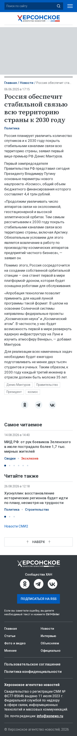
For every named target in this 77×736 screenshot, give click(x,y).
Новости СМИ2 (16, 526)
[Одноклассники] (24, 405)
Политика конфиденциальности (33, 671)
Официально (51, 651)
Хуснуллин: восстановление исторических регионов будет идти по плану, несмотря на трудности (36, 498)
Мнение (10, 651)
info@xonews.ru (50, 716)
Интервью (48, 636)
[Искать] (58, 6)
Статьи (9, 636)
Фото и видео (15, 643)
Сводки (10, 458)
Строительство (37, 510)
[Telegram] (38, 405)
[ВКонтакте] (52, 405)
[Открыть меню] (70, 6)
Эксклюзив (29, 458)
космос (33, 392)
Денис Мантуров (18, 384)
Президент (14, 392)
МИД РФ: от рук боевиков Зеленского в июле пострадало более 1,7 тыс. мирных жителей (37, 447)
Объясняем (50, 643)
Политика (11, 128)
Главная (10, 83)
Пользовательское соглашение (32, 664)
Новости (26, 83)
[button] (5, 465)
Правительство (47, 384)
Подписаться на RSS (38, 599)
